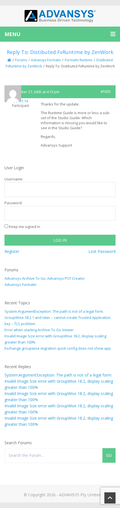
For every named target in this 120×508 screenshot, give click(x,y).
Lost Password (102, 251)
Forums (21, 60)
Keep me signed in (24, 226)
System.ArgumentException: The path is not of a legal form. (54, 311)
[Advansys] (60, 16)
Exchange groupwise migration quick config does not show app (57, 348)
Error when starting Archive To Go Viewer (39, 329)
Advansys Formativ (46, 60)
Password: (13, 202)
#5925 (106, 91)
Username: (13, 179)
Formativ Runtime (78, 60)
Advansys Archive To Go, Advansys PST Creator (44, 278)
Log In (60, 240)
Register (11, 251)
